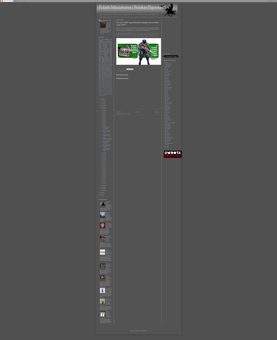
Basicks (108, 65)
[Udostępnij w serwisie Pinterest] (132, 69)
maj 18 (103, 154)
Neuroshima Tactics (168, 103)
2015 (101, 99)
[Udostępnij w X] (130, 69)
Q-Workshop (107, 57)
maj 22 (103, 122)
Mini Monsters (107, 74)
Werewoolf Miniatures (104, 56)
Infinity (105, 73)
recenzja (110, 46)
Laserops (109, 93)
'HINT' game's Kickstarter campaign (123, 27)
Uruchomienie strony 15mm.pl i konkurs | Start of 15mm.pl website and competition (109, 225)
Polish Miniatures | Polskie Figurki (130, 7)
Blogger (145, 330)
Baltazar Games (103, 77)
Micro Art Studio (108, 43)
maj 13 (103, 162)
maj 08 (103, 171)
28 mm (101, 39)
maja (102, 107)
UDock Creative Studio (169, 137)
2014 (101, 192)
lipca (102, 103)
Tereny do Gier (107, 64)
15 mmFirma (110, 89)
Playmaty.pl (110, 77)
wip (111, 39)
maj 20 (103, 125)
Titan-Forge (101, 54)
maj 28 (103, 112)
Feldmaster (107, 90)
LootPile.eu (167, 94)
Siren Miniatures (102, 66)
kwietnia (102, 185)
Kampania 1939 (109, 59)
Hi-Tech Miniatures (103, 52)
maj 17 (103, 156)
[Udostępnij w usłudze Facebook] (131, 69)
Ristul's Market (101, 59)
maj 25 (103, 117)
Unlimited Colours (108, 94)
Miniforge (100, 85)
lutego (102, 188)
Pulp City (109, 54)
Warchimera (110, 70)
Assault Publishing (105, 60)
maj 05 (103, 176)
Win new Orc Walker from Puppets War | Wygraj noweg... (106, 131)
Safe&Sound (103, 78)
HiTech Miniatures (168, 84)
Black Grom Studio (102, 65)
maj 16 (103, 157)
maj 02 (103, 181)
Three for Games (102, 88)
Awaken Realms (109, 79)
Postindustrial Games (123, 70)
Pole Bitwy (167, 111)
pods (102, 95)
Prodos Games (101, 76)
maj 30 (103, 110)
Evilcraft (100, 73)
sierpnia (102, 102)
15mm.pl (102, 79)
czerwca (102, 105)
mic (99, 95)
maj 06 (103, 174)
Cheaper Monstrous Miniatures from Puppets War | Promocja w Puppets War (108, 278)
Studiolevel (110, 78)
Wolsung (100, 57)
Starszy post (157, 111)
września (102, 100)
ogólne (100, 43)
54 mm (110, 68)
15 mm (100, 51)
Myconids (108, 82)
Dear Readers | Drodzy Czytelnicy (108, 202)
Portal (111, 71)
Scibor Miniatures (105, 42)
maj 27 (103, 113)
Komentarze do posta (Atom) (125, 114)
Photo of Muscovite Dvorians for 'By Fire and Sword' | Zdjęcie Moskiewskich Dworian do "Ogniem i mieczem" (106, 253)
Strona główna (137, 111)
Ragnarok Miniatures (168, 119)
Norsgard (105, 55)
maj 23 (103, 120)
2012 (101, 195)
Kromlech (101, 48)
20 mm (105, 61)
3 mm (111, 67)
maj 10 (103, 168)
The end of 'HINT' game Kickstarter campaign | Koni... (106, 135)
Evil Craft (166, 77)
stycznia (102, 190)
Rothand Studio (167, 124)
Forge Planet (102, 82)
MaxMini (107, 51)
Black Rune (102, 90)
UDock (100, 83)
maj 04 (103, 178)
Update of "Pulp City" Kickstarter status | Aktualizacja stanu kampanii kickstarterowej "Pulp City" (106, 302)
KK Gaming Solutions (169, 87)
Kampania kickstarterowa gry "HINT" (123, 33)
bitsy (111, 41)
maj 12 (103, 164)
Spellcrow (105, 45)
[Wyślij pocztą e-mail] (127, 69)
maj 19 (103, 152)
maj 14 (103, 161)
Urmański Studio (168, 140)
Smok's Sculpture (104, 71)
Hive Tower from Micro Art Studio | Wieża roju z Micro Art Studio (109, 290)
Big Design (105, 83)
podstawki (101, 50)
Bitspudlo (100, 61)
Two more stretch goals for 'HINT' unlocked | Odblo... (106, 149)
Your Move (105, 89)
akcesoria (105, 41)
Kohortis (105, 93)
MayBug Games (101, 94)
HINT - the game (168, 83)
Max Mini (166, 96)
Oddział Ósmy (167, 106)
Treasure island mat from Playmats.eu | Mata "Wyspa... (106, 145)
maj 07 (103, 173)
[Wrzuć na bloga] (128, 69)
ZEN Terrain (167, 147)
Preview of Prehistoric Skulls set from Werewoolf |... (106, 128)
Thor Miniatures (167, 134)
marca (102, 187)
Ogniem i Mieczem (168, 108)
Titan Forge (167, 136)
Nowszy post (118, 111)
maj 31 (103, 108)
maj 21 (103, 123)
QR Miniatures (109, 76)
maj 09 (103, 169)
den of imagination (106, 84)
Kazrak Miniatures (168, 88)
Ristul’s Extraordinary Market (170, 122)
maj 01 (103, 183)
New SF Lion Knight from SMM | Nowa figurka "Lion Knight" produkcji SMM (108, 266)
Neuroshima (106, 67)
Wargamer (105, 47)
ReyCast (105, 85)
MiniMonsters (167, 99)
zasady (107, 50)
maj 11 (103, 166)
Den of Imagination (168, 74)
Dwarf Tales (167, 75)
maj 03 (103, 179)
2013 (101, 194)
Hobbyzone (103, 70)
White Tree (106, 62)
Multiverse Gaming (104, 68)
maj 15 (103, 159)
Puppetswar (101, 46)
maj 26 (103, 115)
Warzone (107, 48)
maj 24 (103, 118)
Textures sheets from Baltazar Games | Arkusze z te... (105, 142)
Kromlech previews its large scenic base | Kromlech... (107, 139)
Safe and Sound (167, 125)
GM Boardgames (168, 81)
